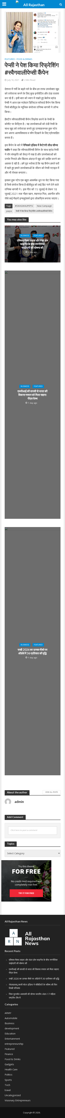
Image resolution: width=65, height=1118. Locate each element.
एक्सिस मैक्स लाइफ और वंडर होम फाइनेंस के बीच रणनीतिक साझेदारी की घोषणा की (32, 244)
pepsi (9, 211)
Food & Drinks (24, 59)
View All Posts (51, 792)
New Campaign (44, 206)
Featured (10, 59)
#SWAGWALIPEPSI (24, 206)
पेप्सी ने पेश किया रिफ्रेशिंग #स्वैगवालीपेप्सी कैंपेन (34, 211)
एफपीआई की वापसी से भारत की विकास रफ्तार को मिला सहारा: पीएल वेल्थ (33, 394)
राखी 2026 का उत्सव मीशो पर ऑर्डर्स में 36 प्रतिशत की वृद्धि (32, 651)
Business (25, 235)
